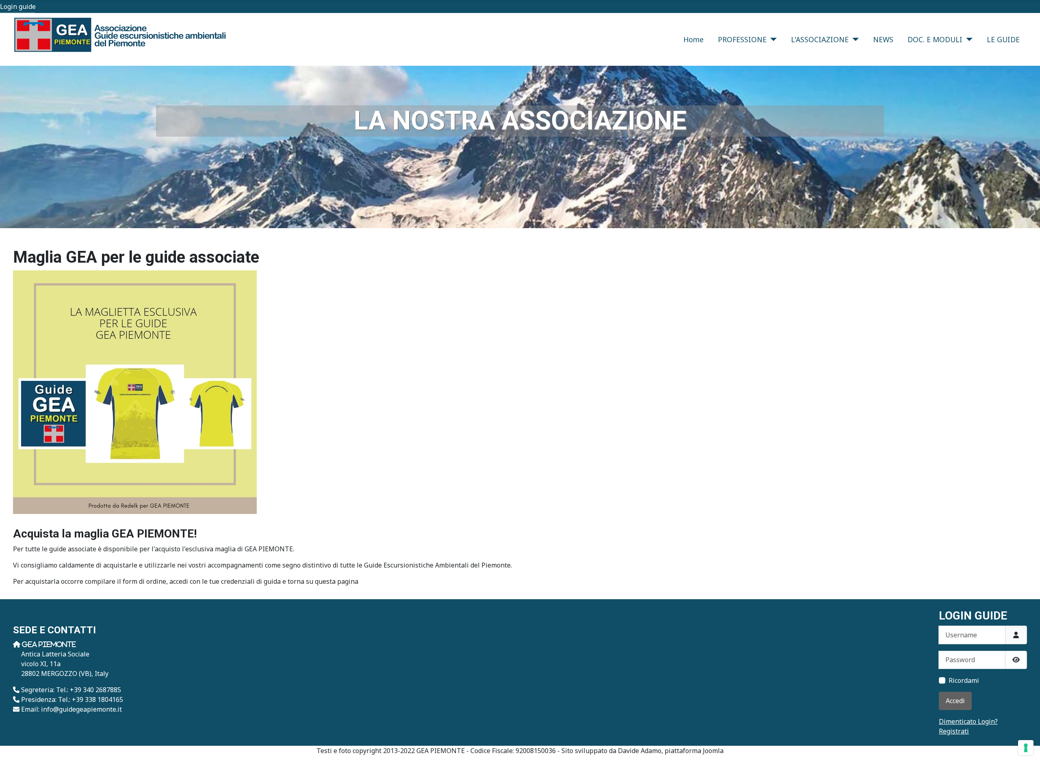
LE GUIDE (1003, 39)
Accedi (955, 700)
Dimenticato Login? (968, 721)
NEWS (883, 39)
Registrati (954, 731)
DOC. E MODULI (935, 39)
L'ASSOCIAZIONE (820, 39)
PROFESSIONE (742, 39)
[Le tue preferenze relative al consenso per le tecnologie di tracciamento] (1026, 748)
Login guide (18, 6)
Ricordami (964, 680)
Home (693, 39)
